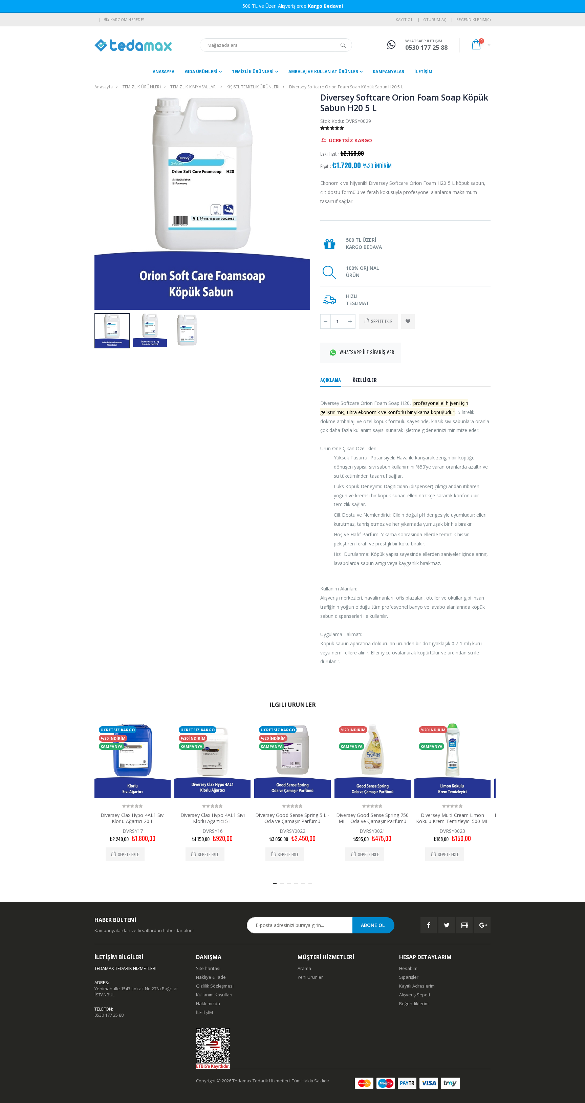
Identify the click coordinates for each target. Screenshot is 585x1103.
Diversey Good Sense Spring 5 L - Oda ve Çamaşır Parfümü (292, 818)
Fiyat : (325, 166)
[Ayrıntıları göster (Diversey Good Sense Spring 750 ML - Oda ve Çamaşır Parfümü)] (372, 760)
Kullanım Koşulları (214, 995)
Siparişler (408, 977)
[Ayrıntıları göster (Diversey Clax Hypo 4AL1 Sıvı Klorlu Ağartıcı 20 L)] (132, 760)
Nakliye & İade (211, 977)
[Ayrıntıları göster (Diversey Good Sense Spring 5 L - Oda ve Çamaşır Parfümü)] (292, 760)
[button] (106, 19)
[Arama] (343, 45)
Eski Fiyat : (329, 153)
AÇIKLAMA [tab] (330, 379)
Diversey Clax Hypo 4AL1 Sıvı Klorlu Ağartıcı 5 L (212, 818)
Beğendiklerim (414, 1003)
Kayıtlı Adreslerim (417, 986)
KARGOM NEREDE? (127, 19)
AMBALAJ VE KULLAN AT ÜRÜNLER (323, 71)
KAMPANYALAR (388, 71)
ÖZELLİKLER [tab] (365, 379)
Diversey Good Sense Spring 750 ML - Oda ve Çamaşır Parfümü (372, 818)
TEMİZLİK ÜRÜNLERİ (253, 71)
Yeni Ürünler (310, 977)
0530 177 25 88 (109, 1015)
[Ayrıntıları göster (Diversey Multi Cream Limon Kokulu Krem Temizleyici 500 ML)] (452, 760)
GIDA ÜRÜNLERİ (201, 71)
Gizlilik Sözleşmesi (215, 986)
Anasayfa (164, 71)
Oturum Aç (434, 19)
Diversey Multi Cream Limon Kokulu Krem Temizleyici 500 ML (452, 818)
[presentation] (103, 202)
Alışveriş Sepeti (414, 995)
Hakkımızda (208, 1003)
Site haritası (208, 968)
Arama (304, 968)
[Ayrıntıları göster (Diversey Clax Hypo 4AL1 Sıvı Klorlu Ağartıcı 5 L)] (212, 760)
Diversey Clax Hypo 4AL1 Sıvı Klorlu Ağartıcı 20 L (133, 818)
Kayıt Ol (404, 19)
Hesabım (408, 968)
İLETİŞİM (423, 71)
